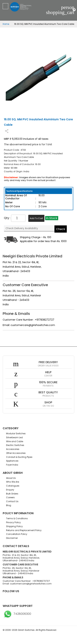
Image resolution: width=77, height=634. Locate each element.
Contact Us (12, 501)
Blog (8, 505)
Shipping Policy (14, 526)
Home (6, 24)
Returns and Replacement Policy (24, 530)
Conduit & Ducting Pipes (19, 457)
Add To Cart (36, 218)
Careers (10, 497)
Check (60, 229)
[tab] (38, 191)
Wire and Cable (14, 441)
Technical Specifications (19, 191)
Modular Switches (16, 433)
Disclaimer (12, 538)
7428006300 (22, 614)
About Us (11, 478)
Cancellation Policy (16, 534)
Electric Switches (15, 445)
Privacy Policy (13, 522)
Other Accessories (16, 453)
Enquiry (10, 489)
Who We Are (12, 481)
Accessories (12, 449)
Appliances (12, 460)
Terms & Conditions (17, 518)
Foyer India (12, 464)
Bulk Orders (12, 493)
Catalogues (12, 485)
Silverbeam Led (14, 437)
